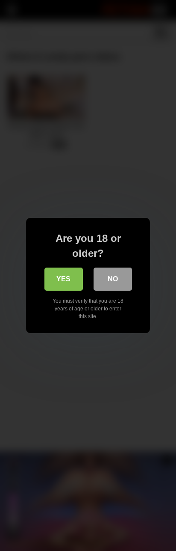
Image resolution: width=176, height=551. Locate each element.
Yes (63, 279)
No (113, 279)
